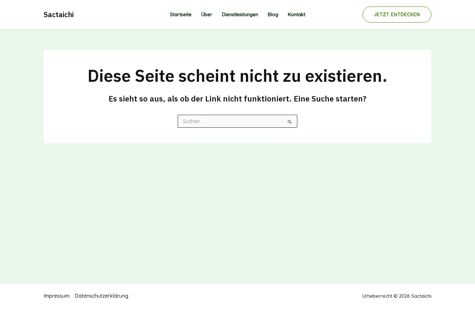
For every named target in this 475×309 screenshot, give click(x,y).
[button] (397, 14)
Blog (273, 14)
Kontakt (296, 14)
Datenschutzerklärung (101, 296)
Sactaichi (59, 14)
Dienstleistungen (240, 14)
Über (206, 14)
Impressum (56, 296)
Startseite (181, 14)
